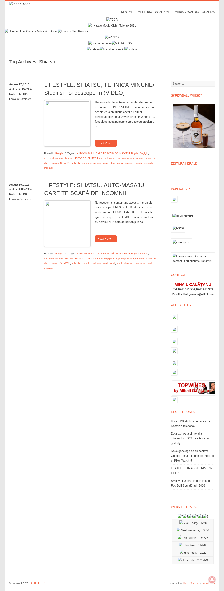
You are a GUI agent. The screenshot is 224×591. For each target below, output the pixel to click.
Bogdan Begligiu (139, 153)
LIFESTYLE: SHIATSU (86, 158)
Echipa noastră (186, 12)
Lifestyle (127, 12)
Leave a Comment (20, 98)
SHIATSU (65, 163)
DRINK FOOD (37, 583)
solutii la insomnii (80, 163)
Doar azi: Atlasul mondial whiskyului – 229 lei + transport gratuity (190, 438)
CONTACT (162, 12)
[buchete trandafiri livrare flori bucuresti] (193, 265)
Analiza (208, 12)
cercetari (49, 158)
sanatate (139, 158)
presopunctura (126, 158)
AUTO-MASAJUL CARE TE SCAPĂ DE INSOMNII (103, 153)
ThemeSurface (191, 583)
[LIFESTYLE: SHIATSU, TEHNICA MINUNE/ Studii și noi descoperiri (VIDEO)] (67, 144)
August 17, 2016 (19, 84)
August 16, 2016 (19, 184)
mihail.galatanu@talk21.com (197, 294)
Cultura (145, 12)
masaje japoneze (108, 158)
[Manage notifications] (212, 579)
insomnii (59, 158)
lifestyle (59, 153)
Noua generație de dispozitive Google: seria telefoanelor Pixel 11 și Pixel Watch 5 (192, 455)
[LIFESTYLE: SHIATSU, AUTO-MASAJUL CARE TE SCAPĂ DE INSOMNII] (67, 244)
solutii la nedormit (99, 163)
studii (112, 163)
